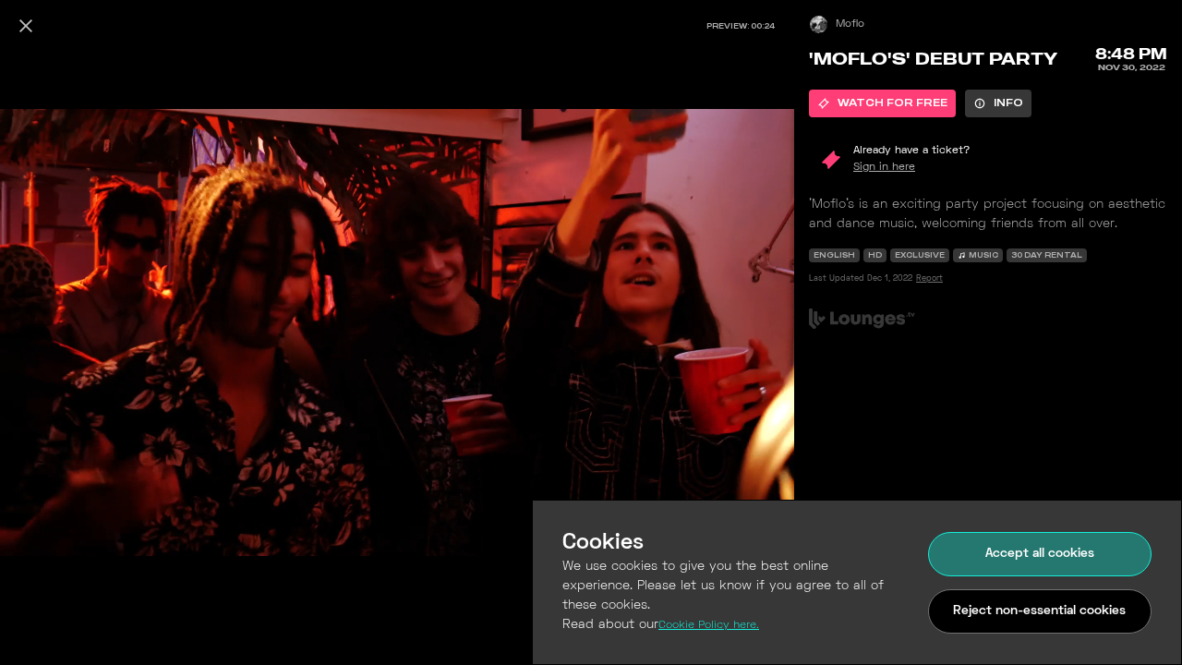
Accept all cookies (1039, 554)
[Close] (26, 26)
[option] (882, 103)
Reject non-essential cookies (1039, 611)
